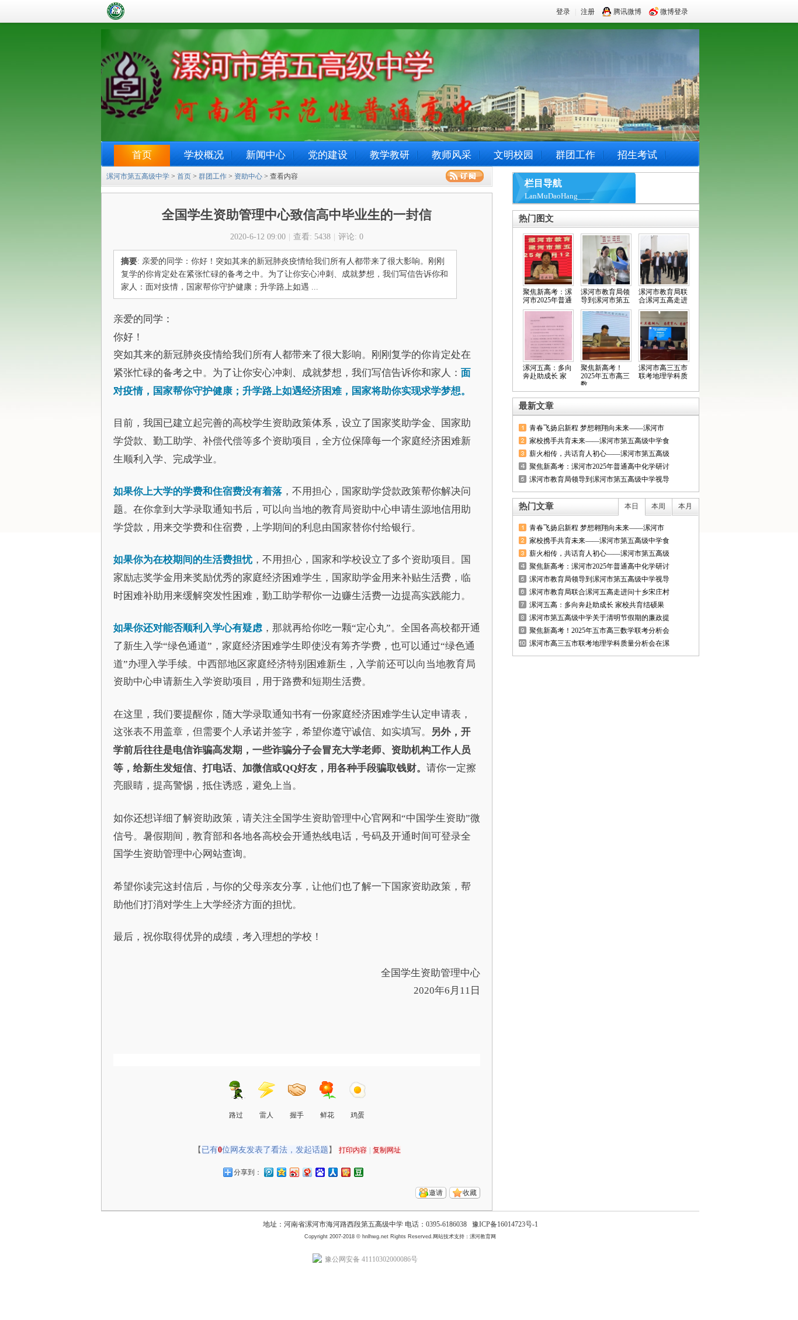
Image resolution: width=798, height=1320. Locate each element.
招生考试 (637, 155)
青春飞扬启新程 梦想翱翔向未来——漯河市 (596, 428)
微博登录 (674, 12)
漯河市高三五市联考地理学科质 (663, 372)
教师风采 (451, 155)
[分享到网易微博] (306, 1172)
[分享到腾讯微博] (268, 1172)
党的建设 (328, 155)
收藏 (470, 1193)
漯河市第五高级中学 (145, 11)
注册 (588, 12)
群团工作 (575, 155)
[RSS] (465, 176)
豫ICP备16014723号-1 (505, 1224)
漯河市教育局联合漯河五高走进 (663, 296)
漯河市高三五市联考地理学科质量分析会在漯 (599, 643)
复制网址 (387, 1150)
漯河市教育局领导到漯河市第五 (605, 296)
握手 (297, 1115)
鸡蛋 (358, 1115)
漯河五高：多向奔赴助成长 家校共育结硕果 (596, 605)
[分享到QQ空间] (281, 1172)
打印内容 (353, 1150)
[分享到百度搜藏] (319, 1172)
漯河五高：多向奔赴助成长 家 (547, 372)
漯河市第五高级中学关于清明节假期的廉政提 (599, 618)
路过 (236, 1115)
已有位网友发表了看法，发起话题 (265, 1149)
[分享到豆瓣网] (358, 1172)
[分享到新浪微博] (293, 1172)
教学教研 (390, 155)
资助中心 (248, 176)
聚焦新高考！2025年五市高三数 (605, 376)
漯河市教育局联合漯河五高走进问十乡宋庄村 (599, 592)
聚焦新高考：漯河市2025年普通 (547, 296)
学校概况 (204, 155)
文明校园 (513, 155)
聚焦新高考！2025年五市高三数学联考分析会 (599, 630)
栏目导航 (543, 183)
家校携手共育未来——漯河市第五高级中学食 (599, 441)
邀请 (436, 1193)
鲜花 (327, 1115)
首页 (142, 155)
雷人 (266, 1115)
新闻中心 (266, 155)
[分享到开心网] (345, 1172)
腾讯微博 (627, 12)
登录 (563, 12)
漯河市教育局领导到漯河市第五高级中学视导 (599, 479)
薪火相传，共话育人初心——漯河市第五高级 (599, 454)
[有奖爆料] (657, 406)
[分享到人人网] (332, 1172)
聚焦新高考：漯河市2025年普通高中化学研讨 (599, 466)
